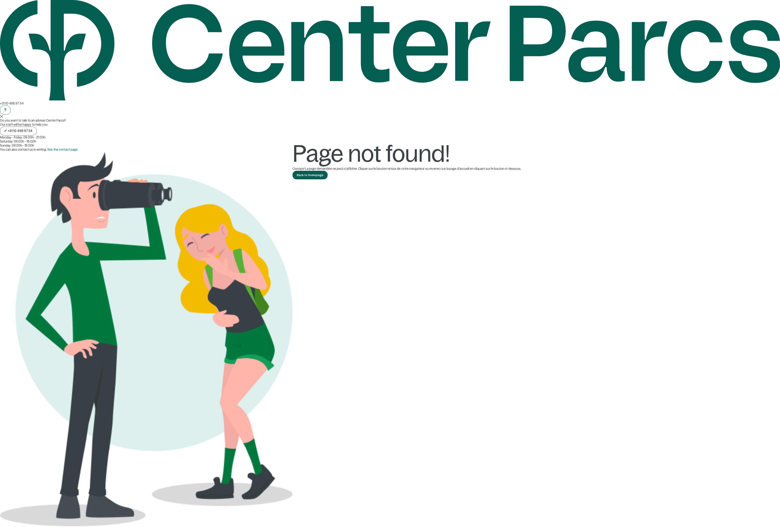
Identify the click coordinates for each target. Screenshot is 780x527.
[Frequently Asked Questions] (5, 110)
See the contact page (62, 149)
